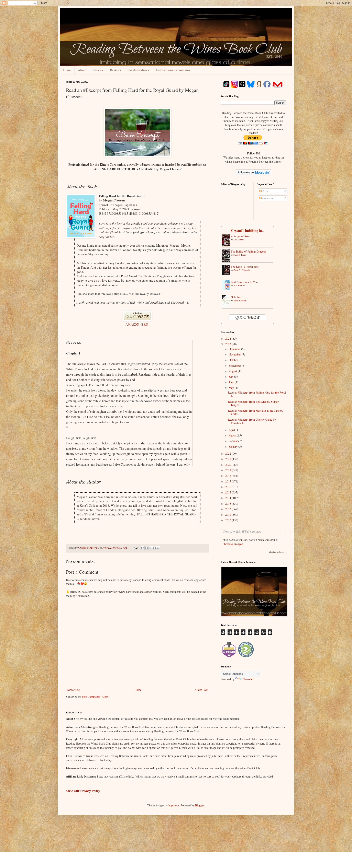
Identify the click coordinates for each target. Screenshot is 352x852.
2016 (228, 487)
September (235, 365)
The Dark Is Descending (245, 267)
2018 (228, 476)
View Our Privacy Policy (83, 791)
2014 (228, 498)
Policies (98, 70)
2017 (228, 481)
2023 (228, 344)
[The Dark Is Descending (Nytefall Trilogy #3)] (227, 274)
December (235, 349)
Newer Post (73, 690)
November (235, 354)
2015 (228, 492)
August (233, 371)
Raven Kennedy (239, 300)
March (233, 435)
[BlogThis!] (146, 548)
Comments (268, 198)
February (234, 441)
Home (67, 70)
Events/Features (138, 70)
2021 (228, 459)
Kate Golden (238, 239)
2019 (228, 470)
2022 (228, 453)
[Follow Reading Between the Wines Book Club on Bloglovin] (253, 174)
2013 (228, 503)
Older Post (201, 690)
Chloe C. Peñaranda (241, 270)
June (232, 382)
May (232, 388)
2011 (228, 514)
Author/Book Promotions (173, 70)
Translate (248, 679)
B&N (145, 324)
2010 (228, 520)
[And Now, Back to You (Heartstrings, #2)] (227, 289)
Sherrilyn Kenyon (233, 544)
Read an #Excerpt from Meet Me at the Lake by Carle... (255, 412)
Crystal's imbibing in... (247, 230)
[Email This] (143, 548)
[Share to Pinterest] (158, 548)
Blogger (199, 805)
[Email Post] (135, 547)
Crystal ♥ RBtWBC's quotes (242, 531)
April (232, 430)
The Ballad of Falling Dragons (248, 251)
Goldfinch (236, 297)
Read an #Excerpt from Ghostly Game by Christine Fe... (252, 421)
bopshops (173, 805)
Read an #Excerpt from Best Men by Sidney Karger (253, 403)
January (233, 446)
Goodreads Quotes (276, 552)
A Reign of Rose (240, 236)
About (82, 70)
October (234, 360)
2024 (228, 338)
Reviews (115, 70)
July (231, 376)
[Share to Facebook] (154, 548)
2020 (228, 465)
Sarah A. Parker (239, 254)
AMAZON (132, 324)
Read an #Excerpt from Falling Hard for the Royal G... (257, 394)
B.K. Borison (239, 285)
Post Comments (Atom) (95, 697)
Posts (265, 191)
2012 (228, 509)
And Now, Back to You (244, 282)
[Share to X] (150, 548)
